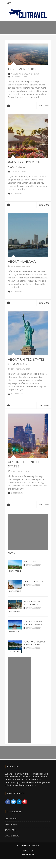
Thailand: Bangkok (34, 581)
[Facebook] (7, 801)
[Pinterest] (24, 801)
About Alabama (22, 261)
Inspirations (14, 631)
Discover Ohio (22, 69)
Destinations (15, 571)
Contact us (28, 851)
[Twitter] (13, 801)
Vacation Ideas (31, 74)
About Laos (30, 561)
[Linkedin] (19, 801)
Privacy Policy (28, 855)
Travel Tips (17, 74)
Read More (43, 105)
